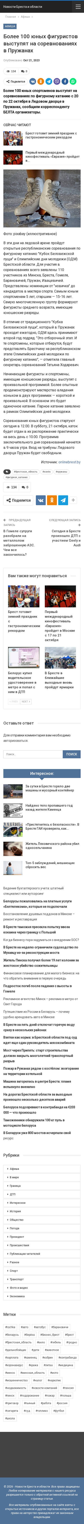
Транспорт (17, 1279)
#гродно (71, 1342)
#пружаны (61, 472)
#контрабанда (67, 1357)
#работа (46, 1403)
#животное (52, 1350)
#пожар (49, 1395)
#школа (10, 1418)
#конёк (47, 472)
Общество (17, 1219)
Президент (17, 1236)
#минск (10, 1372)
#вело (41, 1342)
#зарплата (11, 1357)
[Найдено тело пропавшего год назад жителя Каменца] (13, 810)
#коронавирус (14, 1365)
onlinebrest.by (69, 462)
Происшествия (19, 1245)
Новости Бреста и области (22, 6)
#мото (54, 1372)
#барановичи (59, 1327)
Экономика (17, 1296)
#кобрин (47, 1357)
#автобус (40, 1327)
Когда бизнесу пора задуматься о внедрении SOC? (41, 940)
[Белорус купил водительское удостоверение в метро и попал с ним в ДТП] (23, 658)
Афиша (10, 26)
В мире (14, 1177)
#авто (24, 1327)
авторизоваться (15, 740)
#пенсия (68, 1388)
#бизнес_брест (49, 1334)
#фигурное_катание (17, 477)
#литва (48, 1365)
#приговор (11, 1403)
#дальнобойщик (15, 1350)
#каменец (30, 1357)
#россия (62, 1403)
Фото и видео (19, 1287)
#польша (65, 1395)
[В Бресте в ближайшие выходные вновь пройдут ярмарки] (60, 658)
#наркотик (54, 1380)
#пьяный (29, 1403)
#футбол (58, 1410)
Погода (14, 1228)
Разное (14, 1262)
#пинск (9, 1395)
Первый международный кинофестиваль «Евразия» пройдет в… (53, 156)
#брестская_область (25, 472)
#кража (33, 1365)
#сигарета (11, 1410)
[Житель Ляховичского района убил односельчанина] (13, 849)
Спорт (14, 1270)
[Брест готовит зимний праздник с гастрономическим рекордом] (13, 138)
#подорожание (29, 1395)
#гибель (55, 1342)
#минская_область (32, 1372)
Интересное (18, 1202)
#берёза (29, 1334)
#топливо (42, 1410)
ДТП (12, 1194)
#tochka (10, 1327)
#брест (69, 1334)
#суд (27, 1410)
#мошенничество (16, 1380)
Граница (15, 1185)
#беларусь (12, 1334)
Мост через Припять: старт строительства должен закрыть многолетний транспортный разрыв (38, 1056)
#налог (37, 1380)
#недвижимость (15, 1388)
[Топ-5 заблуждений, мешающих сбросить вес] (13, 868)
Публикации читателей (25, 1253)
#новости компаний (44, 1388)
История (15, 1211)
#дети (35, 1350)
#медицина (65, 1365)
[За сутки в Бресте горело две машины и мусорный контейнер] (13, 791)
